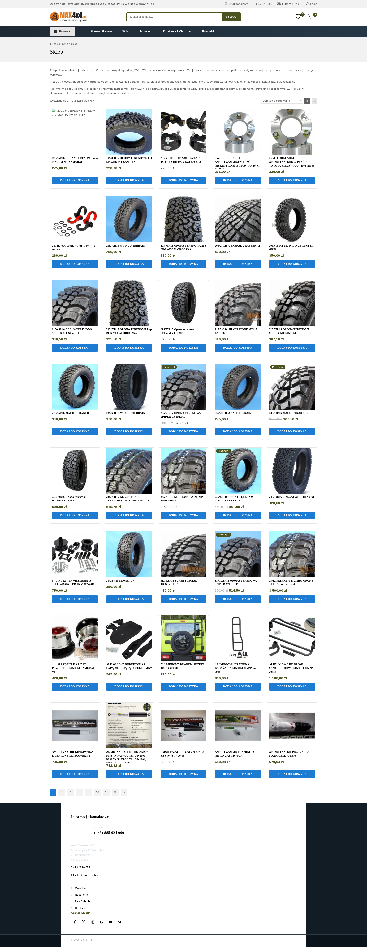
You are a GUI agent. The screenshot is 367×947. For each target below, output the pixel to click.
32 (115, 792)
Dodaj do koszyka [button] (74, 180)
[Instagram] (92, 922)
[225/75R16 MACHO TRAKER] (75, 387)
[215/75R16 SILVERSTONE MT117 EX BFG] (238, 303)
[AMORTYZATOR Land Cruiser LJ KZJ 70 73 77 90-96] (183, 725)
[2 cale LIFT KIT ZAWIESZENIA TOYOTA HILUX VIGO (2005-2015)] (183, 132)
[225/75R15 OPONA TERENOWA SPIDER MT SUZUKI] (292, 303)
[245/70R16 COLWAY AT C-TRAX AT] (292, 471)
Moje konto (82, 887)
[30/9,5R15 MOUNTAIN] (129, 554)
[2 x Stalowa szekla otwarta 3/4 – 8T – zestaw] (75, 219)
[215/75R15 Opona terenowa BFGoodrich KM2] (183, 303)
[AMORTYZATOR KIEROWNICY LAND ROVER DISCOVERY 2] (75, 725)
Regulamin (82, 894)
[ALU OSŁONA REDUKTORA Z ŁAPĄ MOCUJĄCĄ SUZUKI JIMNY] (129, 638)
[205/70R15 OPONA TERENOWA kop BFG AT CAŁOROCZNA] (183, 219)
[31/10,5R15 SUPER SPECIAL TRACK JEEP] (183, 554)
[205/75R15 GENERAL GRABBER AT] (238, 219)
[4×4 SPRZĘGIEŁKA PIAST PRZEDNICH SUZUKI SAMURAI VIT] (75, 638)
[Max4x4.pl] (69, 17)
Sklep (126, 31)
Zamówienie (82, 901)
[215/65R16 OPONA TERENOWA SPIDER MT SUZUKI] (75, 303)
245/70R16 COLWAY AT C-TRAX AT (292, 496)
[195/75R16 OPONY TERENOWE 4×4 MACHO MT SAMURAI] (75, 132)
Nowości (146, 31)
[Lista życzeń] (298, 16)
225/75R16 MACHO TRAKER (70, 413)
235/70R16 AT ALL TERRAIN (233, 413)
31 (106, 792)
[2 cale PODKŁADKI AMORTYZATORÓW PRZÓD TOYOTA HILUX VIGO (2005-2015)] (292, 132)
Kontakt (208, 31)
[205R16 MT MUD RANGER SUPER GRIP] (292, 219)
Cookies (80, 908)
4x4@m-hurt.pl (81, 866)
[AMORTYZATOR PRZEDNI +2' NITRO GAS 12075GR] (238, 725)
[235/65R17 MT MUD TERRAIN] (129, 387)
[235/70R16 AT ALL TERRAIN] (238, 387)
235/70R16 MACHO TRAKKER (288, 413)
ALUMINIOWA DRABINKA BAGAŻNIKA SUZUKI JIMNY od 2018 (236, 668)
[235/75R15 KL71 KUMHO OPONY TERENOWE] (183, 471)
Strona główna (101, 31)
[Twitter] (83, 922)
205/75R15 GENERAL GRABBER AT (237, 245)
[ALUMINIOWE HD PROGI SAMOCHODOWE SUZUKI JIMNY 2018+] (292, 638)
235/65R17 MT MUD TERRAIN (125, 413)
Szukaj (231, 16)
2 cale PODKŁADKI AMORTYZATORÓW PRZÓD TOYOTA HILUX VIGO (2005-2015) (291, 162)
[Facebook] (74, 922)
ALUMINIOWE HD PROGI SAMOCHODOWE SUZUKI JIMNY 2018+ (291, 668)
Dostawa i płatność (177, 31)
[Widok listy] (314, 101)
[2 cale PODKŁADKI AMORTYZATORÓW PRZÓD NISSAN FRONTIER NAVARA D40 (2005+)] (238, 132)
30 (97, 792)
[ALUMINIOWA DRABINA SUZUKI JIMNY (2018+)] (183, 638)
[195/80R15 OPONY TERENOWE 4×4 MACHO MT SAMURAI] (129, 132)
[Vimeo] (119, 922)
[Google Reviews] (101, 922)
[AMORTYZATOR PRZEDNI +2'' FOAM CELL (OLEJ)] (292, 725)
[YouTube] (110, 922)
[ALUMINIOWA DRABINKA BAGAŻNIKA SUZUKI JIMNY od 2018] (238, 638)
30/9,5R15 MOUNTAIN (120, 580)
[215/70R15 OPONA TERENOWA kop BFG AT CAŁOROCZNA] (129, 303)
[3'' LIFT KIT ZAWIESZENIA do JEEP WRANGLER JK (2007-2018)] (75, 554)
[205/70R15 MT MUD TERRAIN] (129, 219)
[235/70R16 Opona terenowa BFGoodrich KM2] (75, 471)
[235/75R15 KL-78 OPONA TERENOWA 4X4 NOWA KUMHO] (129, 471)
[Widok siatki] (307, 101)
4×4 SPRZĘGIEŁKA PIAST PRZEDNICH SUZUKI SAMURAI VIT (73, 668)
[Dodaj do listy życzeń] (93, 114)
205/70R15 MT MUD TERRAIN (125, 245)
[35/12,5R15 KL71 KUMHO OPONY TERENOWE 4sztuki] (292, 554)
